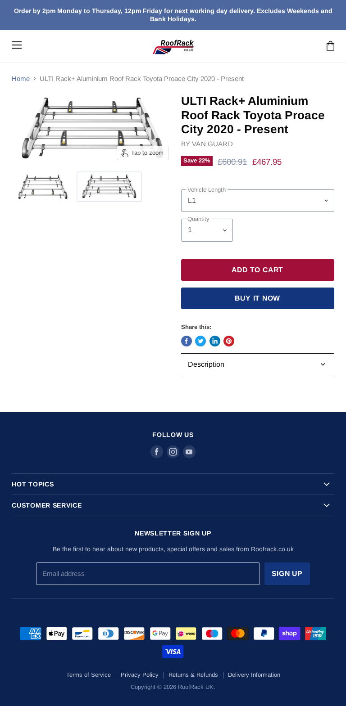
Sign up (287, 573)
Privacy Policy (140, 674)
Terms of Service (88, 674)
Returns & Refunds (193, 674)
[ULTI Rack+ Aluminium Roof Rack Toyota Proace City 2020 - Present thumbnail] (43, 186)
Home (21, 78)
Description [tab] (206, 364)
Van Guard (212, 144)
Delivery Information (254, 674)
